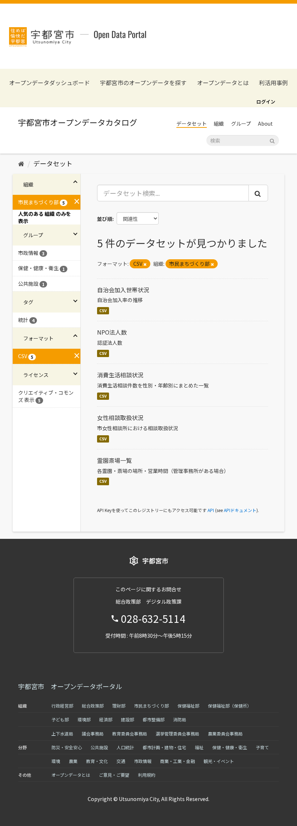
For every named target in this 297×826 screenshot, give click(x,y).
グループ (241, 123)
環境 (55, 761)
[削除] (145, 264)
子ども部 (60, 719)
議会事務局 (93, 733)
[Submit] (272, 140)
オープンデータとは (223, 83)
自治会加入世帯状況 (123, 289)
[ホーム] (21, 163)
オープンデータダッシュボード (49, 83)
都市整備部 (153, 719)
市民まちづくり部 (151, 706)
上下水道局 (62, 733)
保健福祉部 (188, 706)
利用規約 (146, 775)
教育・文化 (97, 761)
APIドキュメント (240, 510)
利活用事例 (273, 83)
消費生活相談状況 (120, 374)
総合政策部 (93, 706)
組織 (219, 123)
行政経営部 (62, 706)
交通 (121, 761)
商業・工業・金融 (177, 761)
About (265, 123)
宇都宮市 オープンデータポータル (70, 686)
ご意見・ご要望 (114, 775)
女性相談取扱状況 (120, 417)
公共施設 (99, 747)
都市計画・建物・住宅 (164, 747)
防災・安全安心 (66, 747)
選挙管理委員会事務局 (177, 733)
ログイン (265, 101)
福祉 (199, 747)
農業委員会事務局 (225, 733)
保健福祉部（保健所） (229, 706)
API (211, 510)
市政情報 (142, 761)
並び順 (104, 218)
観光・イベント (219, 761)
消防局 (179, 719)
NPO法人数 (112, 332)
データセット (191, 123)
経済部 (105, 719)
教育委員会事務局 (129, 733)
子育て (262, 747)
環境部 (84, 719)
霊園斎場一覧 (114, 460)
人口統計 (125, 747)
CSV (103, 310)
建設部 (127, 719)
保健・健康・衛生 (229, 747)
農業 (73, 761)
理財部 (118, 706)
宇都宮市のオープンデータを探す (143, 83)
